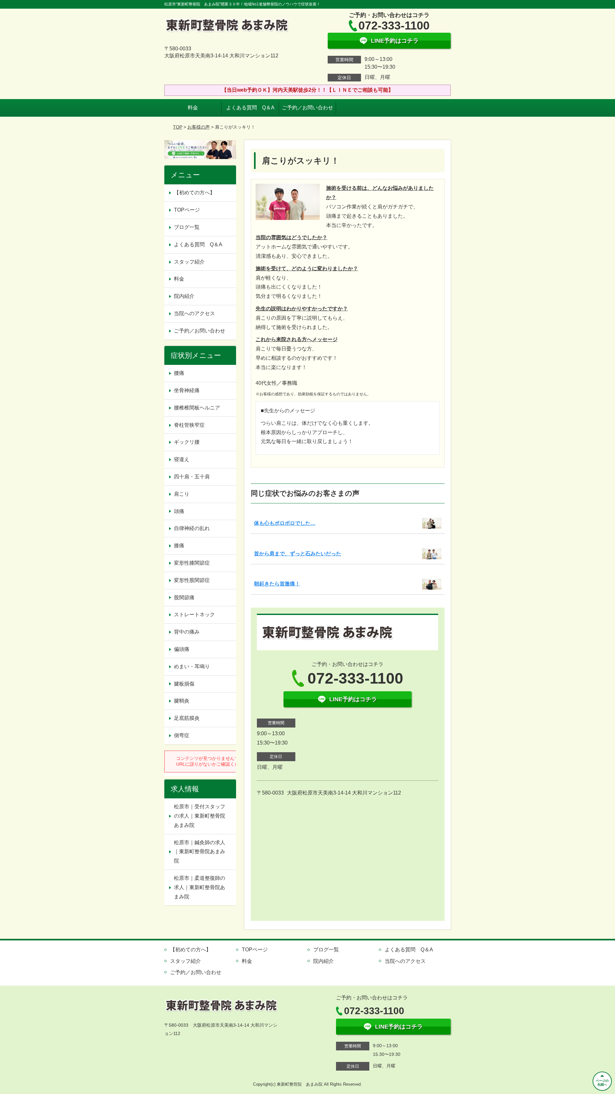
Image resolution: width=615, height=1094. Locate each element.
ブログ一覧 (187, 227)
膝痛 (179, 545)
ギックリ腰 (187, 442)
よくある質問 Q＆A (250, 107)
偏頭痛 (181, 649)
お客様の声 (198, 127)
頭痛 (179, 511)
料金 (193, 107)
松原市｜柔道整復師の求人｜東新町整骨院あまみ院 (199, 887)
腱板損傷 (184, 683)
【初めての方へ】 (194, 192)
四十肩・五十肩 (192, 476)
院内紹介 (184, 296)
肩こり (181, 494)
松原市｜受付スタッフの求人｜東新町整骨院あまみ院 (199, 816)
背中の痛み (187, 632)
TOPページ (187, 210)
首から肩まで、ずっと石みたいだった (297, 553)
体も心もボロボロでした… (285, 523)
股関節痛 (184, 597)
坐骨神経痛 (187, 390)
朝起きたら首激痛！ (277, 583)
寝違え (181, 459)
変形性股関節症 (192, 580)
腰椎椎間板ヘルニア (197, 407)
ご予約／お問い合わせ (307, 107)
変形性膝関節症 (192, 563)
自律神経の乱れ (192, 528)
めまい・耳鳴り (192, 666)
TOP (177, 127)
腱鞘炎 (181, 700)
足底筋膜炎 (187, 718)
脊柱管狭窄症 (189, 425)
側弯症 (181, 735)
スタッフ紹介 (189, 262)
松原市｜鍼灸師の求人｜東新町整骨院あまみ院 (199, 852)
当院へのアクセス (194, 313)
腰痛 (179, 373)
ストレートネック (194, 614)
